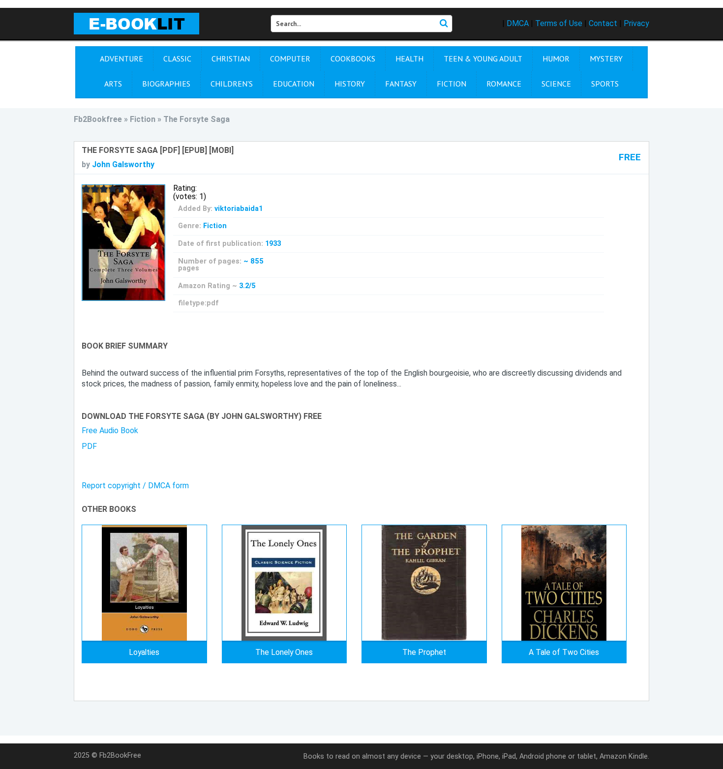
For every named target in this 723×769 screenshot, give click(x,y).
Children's (232, 84)
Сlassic (177, 58)
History (349, 84)
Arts (113, 84)
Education (293, 84)
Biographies (166, 84)
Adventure (121, 58)
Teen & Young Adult (483, 58)
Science (556, 84)
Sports (605, 84)
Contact (603, 23)
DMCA (518, 23)
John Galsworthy (123, 164)
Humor (556, 58)
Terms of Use (558, 23)
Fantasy (401, 84)
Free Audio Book (110, 430)
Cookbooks (353, 58)
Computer (290, 58)
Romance (503, 84)
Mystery (606, 58)
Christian (230, 58)
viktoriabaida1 (238, 209)
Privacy (636, 23)
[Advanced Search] (443, 23)
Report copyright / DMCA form (135, 485)
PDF (89, 446)
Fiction (451, 84)
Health (409, 58)
